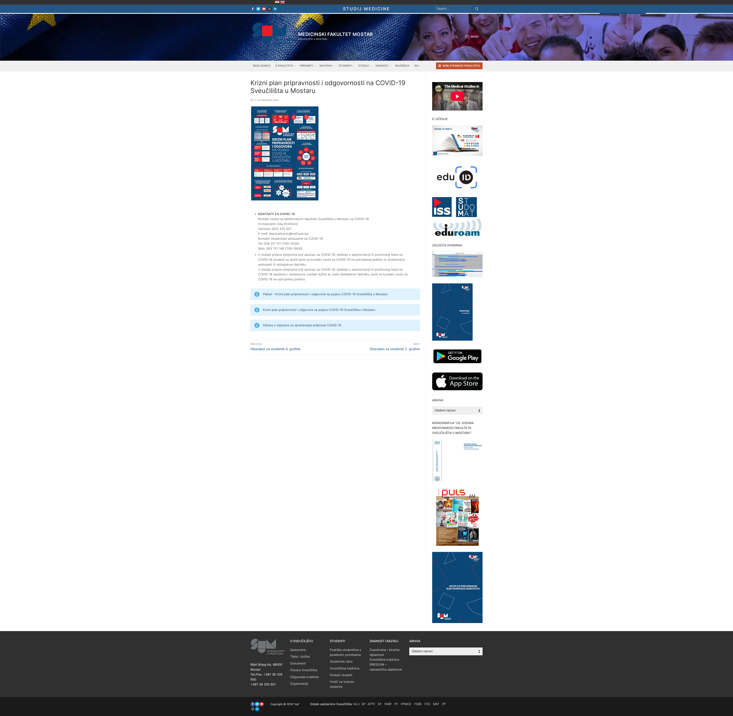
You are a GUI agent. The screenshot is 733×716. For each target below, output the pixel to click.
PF (444, 704)
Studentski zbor (341, 661)
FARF (388, 704)
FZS (427, 704)
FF (396, 704)
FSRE (418, 704)
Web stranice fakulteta (461, 65)
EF (380, 704)
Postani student (341, 675)
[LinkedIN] (257, 709)
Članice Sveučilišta (303, 670)
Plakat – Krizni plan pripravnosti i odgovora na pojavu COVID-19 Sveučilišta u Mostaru (325, 294)
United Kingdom (282, 2)
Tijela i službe (300, 656)
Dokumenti (298, 663)
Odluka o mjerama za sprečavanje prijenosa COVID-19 (302, 325)
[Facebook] (252, 9)
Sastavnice (298, 650)
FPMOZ (406, 704)
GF (364, 704)
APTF (371, 704)
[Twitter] (258, 9)
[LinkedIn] (275, 9)
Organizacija (299, 683)
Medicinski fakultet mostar (335, 34)
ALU (357, 704)
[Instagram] (269, 9)
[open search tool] (456, 37)
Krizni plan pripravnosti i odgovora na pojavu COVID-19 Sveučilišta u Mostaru (319, 310)
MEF (436, 704)
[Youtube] (264, 9)
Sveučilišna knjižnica (344, 668)
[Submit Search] (477, 9)
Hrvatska (277, 2)
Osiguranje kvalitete (304, 677)
